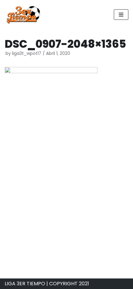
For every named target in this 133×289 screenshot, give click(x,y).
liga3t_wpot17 (26, 53)
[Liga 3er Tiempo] (23, 14)
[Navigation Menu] (121, 14)
